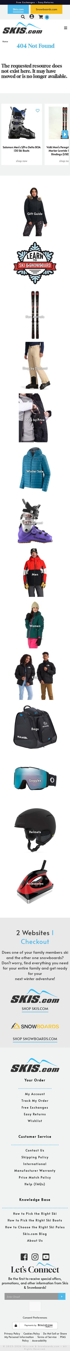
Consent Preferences (35, 1317)
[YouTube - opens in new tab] (45, 1256)
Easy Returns (35, 1114)
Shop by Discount (35, 368)
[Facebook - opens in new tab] (24, 1256)
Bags (35, 729)
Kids (35, 677)
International (35, 1164)
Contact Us (35, 1150)
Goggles (35, 780)
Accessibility (39, 1340)
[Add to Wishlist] (37, 108)
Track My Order (35, 1101)
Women (35, 626)
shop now (21, 161)
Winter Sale (35, 471)
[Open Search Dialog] (23, 17)
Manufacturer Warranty (35, 1170)
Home (5, 41)
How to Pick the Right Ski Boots (35, 1220)
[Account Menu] (32, 17)
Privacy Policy (12, 1333)
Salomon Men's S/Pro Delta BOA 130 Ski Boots (22, 148)
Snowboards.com (46, 9)
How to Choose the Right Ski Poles (35, 1227)
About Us (35, 1240)
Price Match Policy (35, 1177)
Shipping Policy (35, 1157)
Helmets (35, 832)
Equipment (35, 523)
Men (35, 574)
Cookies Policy (31, 1333)
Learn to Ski (35, 265)
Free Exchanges (35, 1107)
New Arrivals (35, 317)
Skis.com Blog (35, 1234)
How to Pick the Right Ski (35, 1214)
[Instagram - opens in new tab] (35, 1256)
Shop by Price (35, 420)
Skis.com (18, 9)
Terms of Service (47, 1337)
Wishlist (35, 1121)
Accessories (35, 883)
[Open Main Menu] (59, 28)
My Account (35, 1094)
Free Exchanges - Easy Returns (35, 2)
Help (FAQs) (35, 1184)
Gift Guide (35, 214)
